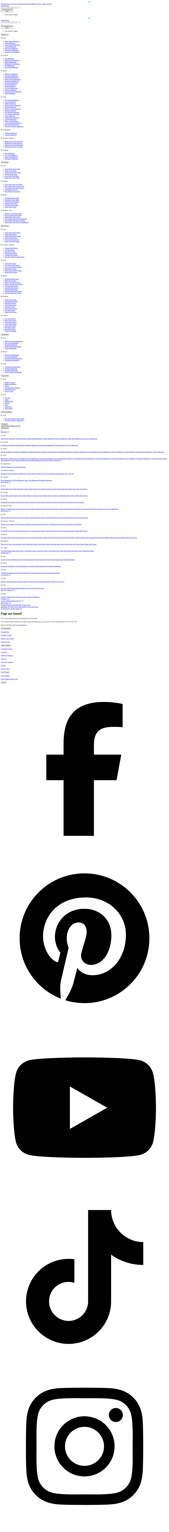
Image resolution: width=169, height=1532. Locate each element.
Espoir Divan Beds (10, 207)
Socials (4, 682)
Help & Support (6, 645)
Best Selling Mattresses (12, 125)
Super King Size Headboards (14, 341)
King (6, 405)
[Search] (20, 8)
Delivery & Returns (7, 655)
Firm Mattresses (9, 65)
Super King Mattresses (12, 50)
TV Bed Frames (10, 250)
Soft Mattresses (9, 58)
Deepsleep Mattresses (11, 83)
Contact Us (4, 652)
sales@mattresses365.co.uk (36, 622)
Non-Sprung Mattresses (12, 112)
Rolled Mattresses (10, 103)
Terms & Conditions (7, 662)
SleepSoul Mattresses (11, 74)
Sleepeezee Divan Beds (12, 202)
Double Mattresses (10, 47)
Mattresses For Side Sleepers (13, 143)
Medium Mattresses (11, 62)
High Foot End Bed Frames (13, 270)
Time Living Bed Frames (12, 282)
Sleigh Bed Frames (10, 269)
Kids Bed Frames (10, 251)
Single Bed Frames (10, 234)
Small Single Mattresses (12, 41)
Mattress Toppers (10, 382)
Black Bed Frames (10, 320)
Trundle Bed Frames (11, 255)
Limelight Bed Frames (11, 288)
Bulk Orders (5, 428)
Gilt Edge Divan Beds (11, 205)
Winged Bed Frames (11, 272)
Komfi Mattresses (10, 86)
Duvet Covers (9, 391)
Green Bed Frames (10, 324)
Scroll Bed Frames (10, 263)
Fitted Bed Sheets (10, 389)
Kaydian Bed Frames (11, 286)
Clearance (4, 424)
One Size (7, 398)
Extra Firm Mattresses (11, 67)
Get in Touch (5, 672)
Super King (8, 407)
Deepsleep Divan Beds (12, 200)
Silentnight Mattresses (11, 77)
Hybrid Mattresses (10, 107)
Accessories (5, 375)
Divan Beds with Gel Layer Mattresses (17, 222)
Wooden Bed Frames (11, 301)
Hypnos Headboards (11, 357)
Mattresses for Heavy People (13, 147)
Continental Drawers (11, 190)
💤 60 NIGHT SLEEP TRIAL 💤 (11, 609)
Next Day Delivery (7, 412)
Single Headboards (10, 348)
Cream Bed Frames (11, 322)
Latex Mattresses (10, 116)
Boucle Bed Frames (11, 308)
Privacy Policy (5, 669)
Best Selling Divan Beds (12, 191)
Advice (39, 4)
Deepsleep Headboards (12, 355)
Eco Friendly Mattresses (12, 114)
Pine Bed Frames (10, 310)
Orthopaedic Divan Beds (12, 217)
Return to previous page (8, 625)
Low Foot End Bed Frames (13, 267)
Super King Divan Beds (12, 178)
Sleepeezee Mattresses (11, 76)
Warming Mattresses (11, 133)
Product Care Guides (7, 638)
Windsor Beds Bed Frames (13, 293)
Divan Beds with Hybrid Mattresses (16, 219)
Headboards (5, 334)
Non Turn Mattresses (11, 155)
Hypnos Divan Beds (11, 203)
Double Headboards (11, 345)
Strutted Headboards (11, 369)
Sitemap (3, 665)
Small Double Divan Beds (13, 172)
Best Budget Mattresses (12, 100)
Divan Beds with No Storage (14, 184)
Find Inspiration (6, 628)
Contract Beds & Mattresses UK (11, 426)
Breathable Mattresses (11, 159)
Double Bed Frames (11, 238)
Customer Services (6, 649)
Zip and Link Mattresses (12, 52)
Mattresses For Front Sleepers (14, 145)
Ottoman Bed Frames (11, 248)
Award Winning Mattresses (13, 123)
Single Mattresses (10, 43)
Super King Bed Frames (12, 241)
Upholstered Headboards (12, 367)
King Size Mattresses (11, 48)
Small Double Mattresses (12, 45)
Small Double (9, 401)
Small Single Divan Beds (12, 169)
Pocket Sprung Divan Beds (13, 215)
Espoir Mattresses (10, 93)
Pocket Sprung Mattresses (13, 105)
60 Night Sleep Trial (7, 4)
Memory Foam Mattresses (13, 109)
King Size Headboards (12, 343)
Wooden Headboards (11, 370)
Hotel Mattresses (10, 153)
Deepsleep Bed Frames (12, 279)
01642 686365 (60, 622)
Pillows (7, 386)
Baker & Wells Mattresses (13, 79)
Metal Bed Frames (10, 303)
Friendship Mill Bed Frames (13, 291)
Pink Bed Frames (10, 327)
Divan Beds (5, 162)
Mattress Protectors (10, 384)
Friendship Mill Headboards (13, 358)
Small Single (9, 408)
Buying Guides (5, 642)
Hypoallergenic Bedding (12, 388)
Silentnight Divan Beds (12, 198)
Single (7, 400)
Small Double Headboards (13, 346)
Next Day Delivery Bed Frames (14, 257)
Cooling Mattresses (11, 119)
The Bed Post (5, 632)
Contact (44, 4)
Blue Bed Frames (10, 329)
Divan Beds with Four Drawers (14, 188)
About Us (4, 659)
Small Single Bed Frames (12, 233)
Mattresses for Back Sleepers (13, 141)
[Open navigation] (1, 24)
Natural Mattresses (10, 110)
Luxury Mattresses (10, 102)
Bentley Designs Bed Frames (14, 284)
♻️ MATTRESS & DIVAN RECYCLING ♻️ (15, 605)
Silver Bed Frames (10, 326)
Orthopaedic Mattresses (12, 118)
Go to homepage (21, 625)
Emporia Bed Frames (11, 289)
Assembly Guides (6, 635)
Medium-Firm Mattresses (12, 64)
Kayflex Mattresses (11, 84)
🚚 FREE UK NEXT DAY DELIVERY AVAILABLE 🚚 (19, 607)
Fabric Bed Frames (10, 300)
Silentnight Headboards (12, 360)
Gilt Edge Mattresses (11, 88)
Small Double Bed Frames (13, 236)
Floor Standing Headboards (13, 372)
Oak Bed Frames (10, 307)
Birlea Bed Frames (10, 281)
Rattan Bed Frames (11, 312)
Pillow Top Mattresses (11, 121)
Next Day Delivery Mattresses (14, 126)
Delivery (49, 4)
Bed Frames (5, 226)
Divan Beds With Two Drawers (14, 186)
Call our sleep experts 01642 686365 (25, 4)
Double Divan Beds (11, 174)
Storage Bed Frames (11, 253)
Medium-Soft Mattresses (12, 60)
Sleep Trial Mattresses (11, 157)
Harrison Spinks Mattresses (13, 92)
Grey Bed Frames (10, 319)
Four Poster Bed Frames (12, 265)
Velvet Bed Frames (10, 305)
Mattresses (5, 34)
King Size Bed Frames (12, 240)
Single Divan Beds (10, 171)
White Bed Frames (10, 331)
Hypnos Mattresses (10, 90)
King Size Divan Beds (12, 176)
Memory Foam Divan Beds (13, 213)
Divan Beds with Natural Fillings (15, 220)
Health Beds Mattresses (12, 81)
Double (7, 403)
